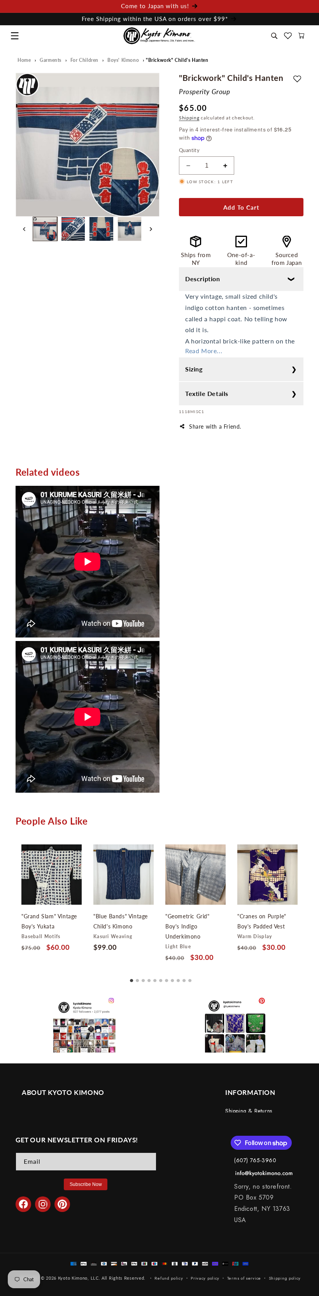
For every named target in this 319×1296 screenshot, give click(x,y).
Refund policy (168, 1278)
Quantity (189, 150)
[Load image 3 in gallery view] (101, 229)
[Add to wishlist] (297, 79)
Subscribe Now (86, 1184)
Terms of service (244, 1278)
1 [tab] (131, 978)
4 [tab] (149, 978)
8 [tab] (172, 978)
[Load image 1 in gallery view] (45, 229)
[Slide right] (151, 229)
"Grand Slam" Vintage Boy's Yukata (49, 921)
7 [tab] (166, 978)
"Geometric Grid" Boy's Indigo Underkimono (187, 926)
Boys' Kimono (123, 60)
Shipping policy (285, 1278)
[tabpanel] (52, 900)
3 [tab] (143, 978)
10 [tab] (184, 978)
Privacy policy (205, 1278)
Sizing (194, 369)
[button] (14, 35)
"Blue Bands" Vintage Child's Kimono (120, 921)
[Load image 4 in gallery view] (129, 229)
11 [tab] (190, 978)
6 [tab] (161, 978)
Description (202, 278)
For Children (84, 60)
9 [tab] (178, 978)
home (24, 60)
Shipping (189, 118)
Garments (50, 60)
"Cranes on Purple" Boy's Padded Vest (261, 921)
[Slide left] (24, 229)
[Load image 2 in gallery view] (73, 229)
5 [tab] (155, 978)
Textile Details (206, 393)
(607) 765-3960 (255, 1160)
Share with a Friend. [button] (215, 426)
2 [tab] (137, 978)
